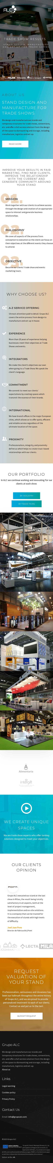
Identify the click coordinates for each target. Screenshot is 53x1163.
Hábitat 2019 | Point (16, 547)
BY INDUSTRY (26, 495)
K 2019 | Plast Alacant (17, 666)
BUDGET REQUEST (26, 1029)
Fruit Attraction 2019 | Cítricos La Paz (26, 745)
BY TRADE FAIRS (26, 504)
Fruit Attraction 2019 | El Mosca (22, 706)
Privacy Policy (8, 1111)
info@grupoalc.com (17, 1129)
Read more (15, 144)
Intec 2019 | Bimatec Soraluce (21, 587)
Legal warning (8, 1098)
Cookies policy (8, 1105)
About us (6, 1082)
